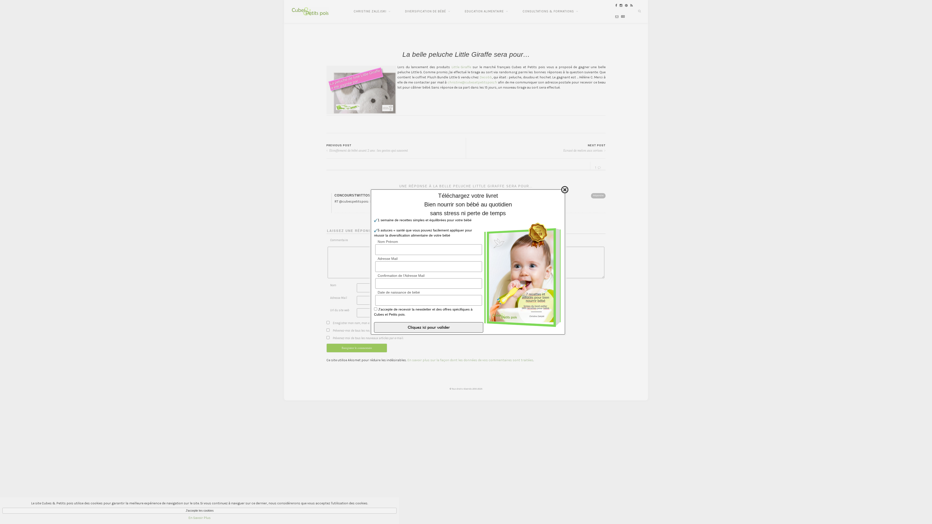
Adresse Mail (388, 259)
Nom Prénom (388, 242)
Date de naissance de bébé (399, 292)
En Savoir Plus (199, 518)
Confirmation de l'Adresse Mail (401, 276)
